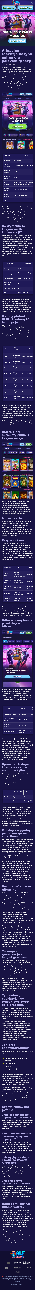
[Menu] (32, 3)
